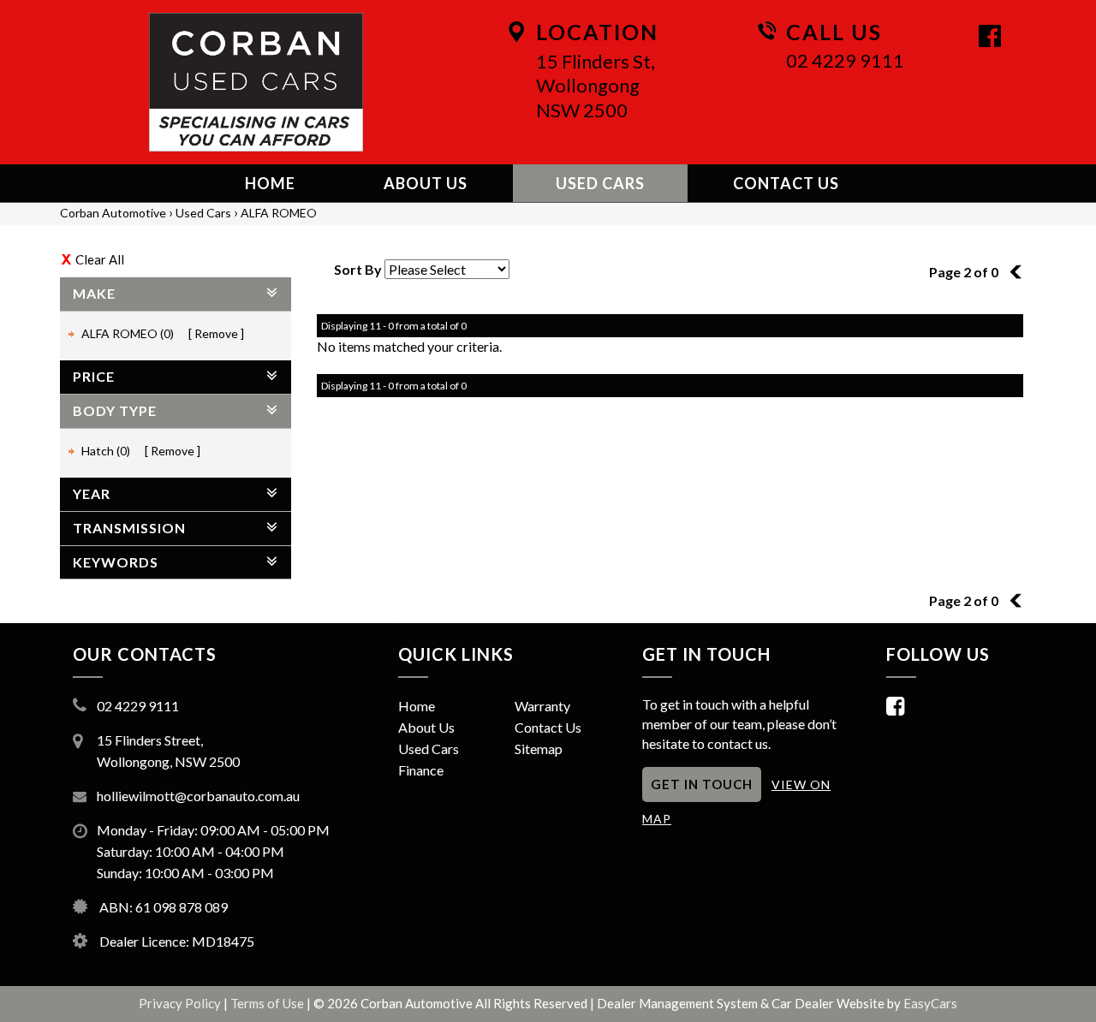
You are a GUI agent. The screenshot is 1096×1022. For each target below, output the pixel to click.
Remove (216, 333)
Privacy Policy (181, 1003)
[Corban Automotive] (256, 82)
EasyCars (930, 1003)
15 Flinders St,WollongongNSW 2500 (595, 86)
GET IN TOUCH (702, 784)
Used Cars (600, 183)
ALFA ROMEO (279, 212)
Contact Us (786, 183)
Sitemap (539, 748)
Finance (421, 770)
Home (270, 183)
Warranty (542, 706)
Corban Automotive (113, 212)
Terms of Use (268, 1003)
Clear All (99, 259)
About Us (426, 183)
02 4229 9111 (845, 60)
